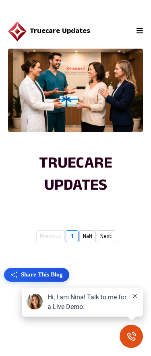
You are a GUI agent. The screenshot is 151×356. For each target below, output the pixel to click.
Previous (50, 236)
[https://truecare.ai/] (17, 31)
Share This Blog (42, 274)
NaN (87, 236)
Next (106, 236)
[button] (138, 31)
